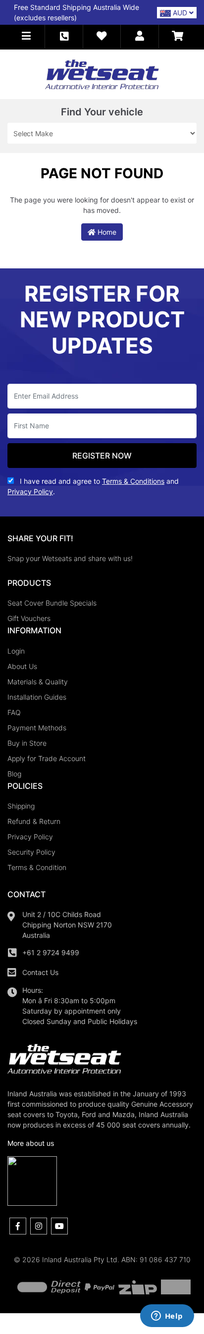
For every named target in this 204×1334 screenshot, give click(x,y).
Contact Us (40, 972)
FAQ (14, 712)
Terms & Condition (36, 867)
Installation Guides (36, 697)
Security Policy (31, 852)
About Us (22, 666)
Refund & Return (33, 821)
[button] (26, 36)
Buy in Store (27, 743)
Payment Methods (36, 727)
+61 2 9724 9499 (50, 952)
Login (16, 651)
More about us (30, 1143)
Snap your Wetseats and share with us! (70, 558)
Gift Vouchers (29, 618)
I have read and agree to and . (93, 486)
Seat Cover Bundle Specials (52, 603)
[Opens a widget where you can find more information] (167, 1316)
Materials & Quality (37, 681)
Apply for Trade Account (46, 758)
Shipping (21, 806)
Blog (14, 774)
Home (106, 232)
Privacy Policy (30, 836)
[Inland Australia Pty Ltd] (102, 73)
